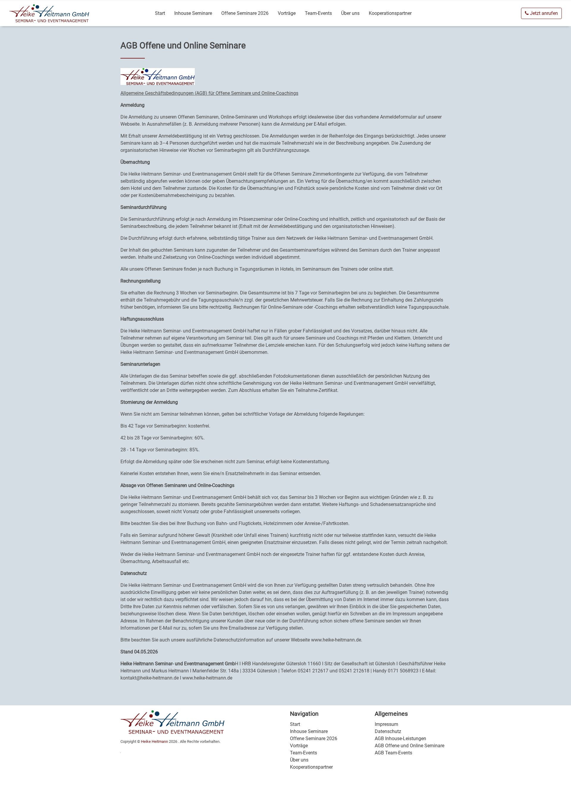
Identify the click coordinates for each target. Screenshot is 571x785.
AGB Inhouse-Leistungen (400, 738)
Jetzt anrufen (543, 13)
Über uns (350, 13)
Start (160, 13)
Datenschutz (388, 731)
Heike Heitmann (154, 741)
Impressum (386, 724)
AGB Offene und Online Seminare (409, 745)
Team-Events (318, 13)
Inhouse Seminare (193, 13)
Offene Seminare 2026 (245, 13)
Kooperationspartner (390, 13)
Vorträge (287, 13)
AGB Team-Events (393, 753)
